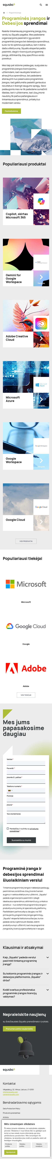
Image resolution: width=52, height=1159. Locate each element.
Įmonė (9, 805)
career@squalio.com (11, 1094)
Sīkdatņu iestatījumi (39, 1145)
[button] (10, 790)
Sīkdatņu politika (22, 1145)
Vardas (9, 759)
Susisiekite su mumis (21, 840)
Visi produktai (26, 541)
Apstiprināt (10, 1152)
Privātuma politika (8, 1145)
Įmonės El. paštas (14, 777)
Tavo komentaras (14, 814)
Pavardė (10, 768)
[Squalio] (9, 4)
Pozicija (10, 796)
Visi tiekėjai (26, 695)
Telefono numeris (14, 786)
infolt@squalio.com (10, 1092)
